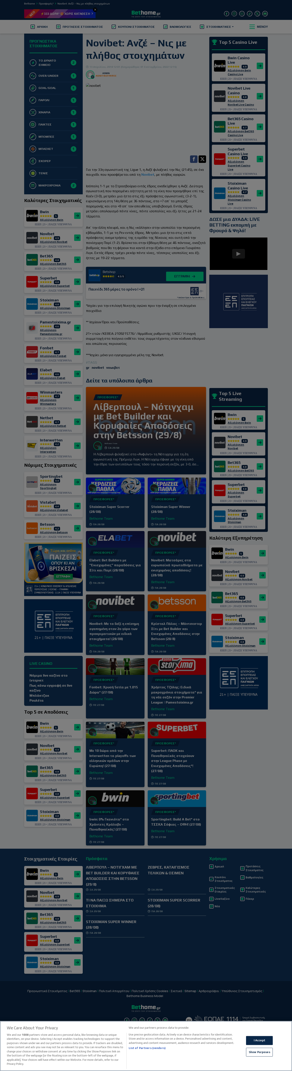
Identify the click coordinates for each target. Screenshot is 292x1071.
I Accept (259, 1040)
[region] (146, 1046)
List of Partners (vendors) (147, 1048)
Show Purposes (259, 1052)
